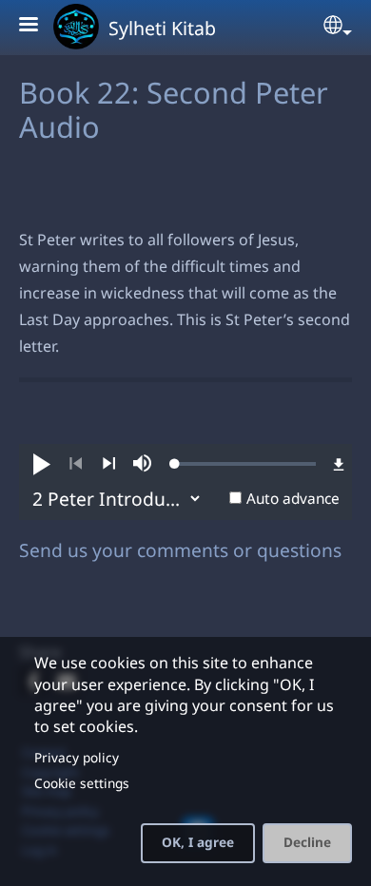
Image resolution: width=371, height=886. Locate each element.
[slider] (245, 464)
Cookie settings (81, 783)
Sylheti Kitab (162, 28)
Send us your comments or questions (180, 550)
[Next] (109, 464)
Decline (307, 842)
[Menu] (40, 26)
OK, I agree (198, 842)
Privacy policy (76, 757)
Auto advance (293, 499)
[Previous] (75, 464)
